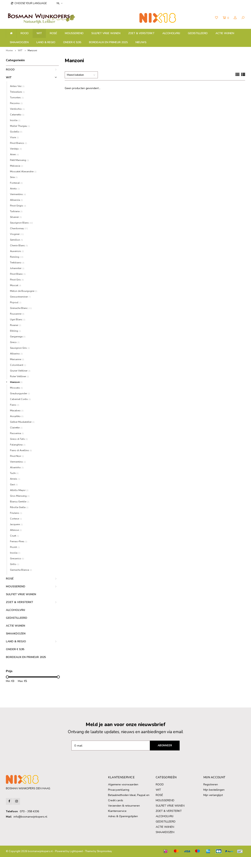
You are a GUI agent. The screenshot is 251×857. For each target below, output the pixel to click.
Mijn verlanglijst (213, 795)
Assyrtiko (17, 416)
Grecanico (17, 558)
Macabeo (17, 410)
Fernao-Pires (18, 541)
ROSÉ (53, 33)
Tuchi (14, 473)
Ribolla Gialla (19, 507)
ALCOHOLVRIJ (171, 33)
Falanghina (17, 444)
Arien (14, 154)
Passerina (17, 433)
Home (9, 50)
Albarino (16, 353)
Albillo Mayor (19, 490)
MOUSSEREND (74, 33)
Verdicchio (17, 108)
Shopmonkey (104, 851)
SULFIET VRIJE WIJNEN (105, 33)
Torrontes (17, 97)
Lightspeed (76, 851)
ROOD (25, 33)
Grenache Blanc (21, 308)
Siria (14, 177)
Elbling (15, 330)
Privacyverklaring (118, 790)
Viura (14, 137)
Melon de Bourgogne (23, 291)
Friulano (16, 513)
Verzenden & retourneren (124, 806)
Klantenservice (117, 811)
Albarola (16, 200)
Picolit (15, 547)
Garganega (17, 336)
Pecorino (16, 103)
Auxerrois (17, 251)
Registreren (210, 784)
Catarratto (17, 114)
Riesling (16, 256)
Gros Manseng (20, 495)
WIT (39, 33)
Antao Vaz (17, 86)
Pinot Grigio (18, 205)
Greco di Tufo (19, 439)
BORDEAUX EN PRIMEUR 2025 (108, 42)
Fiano (14, 404)
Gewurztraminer (20, 296)
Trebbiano (17, 262)
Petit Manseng (19, 160)
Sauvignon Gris (20, 348)
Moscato (16, 387)
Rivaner (15, 325)
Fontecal (16, 182)
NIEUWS (141, 42)
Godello (16, 131)
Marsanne (17, 359)
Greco (15, 342)
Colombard (18, 365)
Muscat (15, 285)
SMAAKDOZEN (19, 42)
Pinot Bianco (18, 143)
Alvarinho (17, 467)
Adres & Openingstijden (123, 816)
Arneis (15, 478)
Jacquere (16, 524)
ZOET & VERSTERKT (141, 33)
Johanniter (17, 268)
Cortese (16, 518)
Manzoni (32, 50)
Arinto (15, 188)
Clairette (16, 427)
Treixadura (17, 91)
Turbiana (16, 211)
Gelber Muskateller (22, 421)
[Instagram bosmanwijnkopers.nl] (16, 801)
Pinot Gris (17, 279)
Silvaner (16, 217)
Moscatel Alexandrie (23, 171)
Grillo (14, 564)
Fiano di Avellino (21, 450)
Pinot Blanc (18, 274)
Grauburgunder (20, 393)
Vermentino (18, 194)
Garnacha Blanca (21, 569)
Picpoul (15, 302)
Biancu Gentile (19, 501)
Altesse (16, 530)
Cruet (14, 535)
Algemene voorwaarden (123, 784)
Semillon (16, 239)
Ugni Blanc (17, 319)
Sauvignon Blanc (21, 222)
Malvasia (16, 165)
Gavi (14, 484)
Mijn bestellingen (214, 790)
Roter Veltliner (19, 376)
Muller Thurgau (20, 126)
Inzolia (15, 120)
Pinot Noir (17, 456)
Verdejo (16, 148)
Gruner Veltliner (20, 370)
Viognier (17, 234)
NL (58, 3)
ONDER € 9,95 (72, 42)
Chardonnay (19, 228)
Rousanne (17, 313)
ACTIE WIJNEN (225, 33)
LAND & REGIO (45, 42)
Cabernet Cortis (20, 399)
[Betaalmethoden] (165, 851)
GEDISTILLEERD (198, 33)
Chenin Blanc (19, 245)
